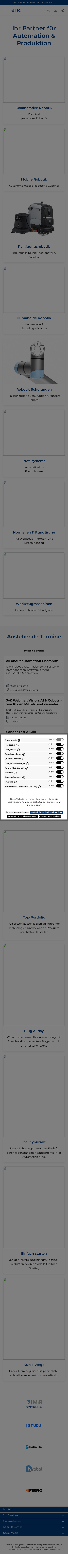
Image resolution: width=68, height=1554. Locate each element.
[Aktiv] (60, 739)
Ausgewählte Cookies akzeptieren (22, 816)
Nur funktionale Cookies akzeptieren (46, 812)
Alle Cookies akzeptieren (50, 816)
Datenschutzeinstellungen (17, 812)
